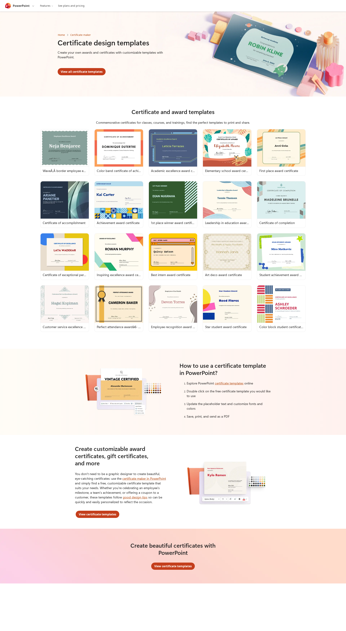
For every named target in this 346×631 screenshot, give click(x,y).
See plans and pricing (71, 5)
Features (45, 5)
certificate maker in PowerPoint (144, 478)
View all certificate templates (82, 72)
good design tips (135, 497)
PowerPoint (21, 6)
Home (61, 35)
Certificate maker (80, 35)
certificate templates (229, 383)
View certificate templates (97, 514)
